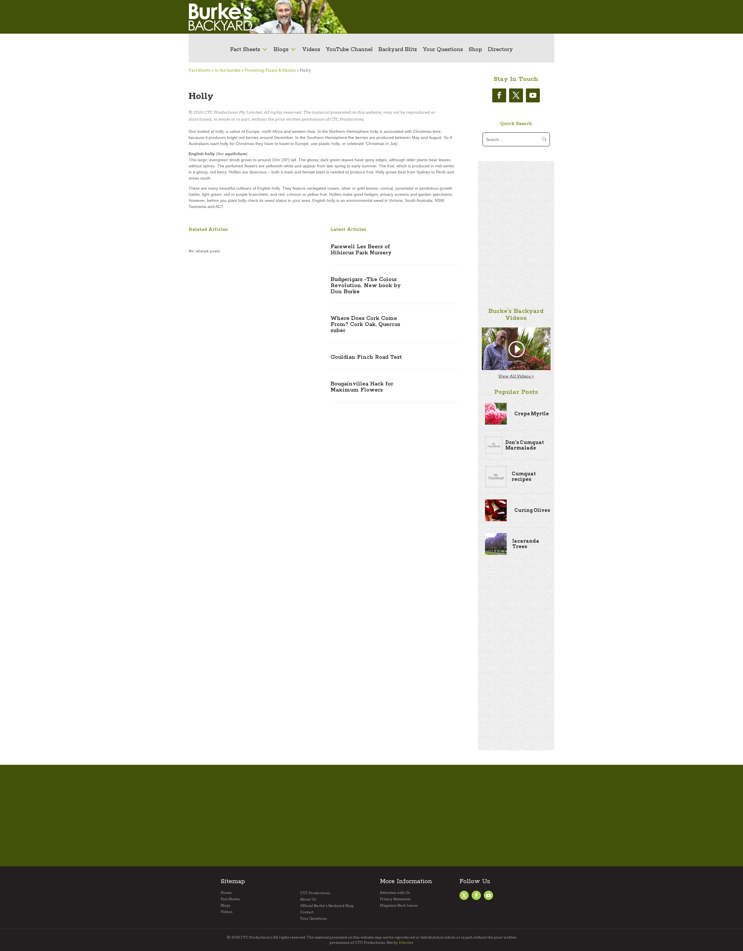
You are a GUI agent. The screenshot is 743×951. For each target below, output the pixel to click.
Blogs (281, 49)
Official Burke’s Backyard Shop (327, 906)
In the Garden (227, 70)
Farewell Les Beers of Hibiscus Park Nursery (361, 249)
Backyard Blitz (397, 49)
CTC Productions (315, 893)
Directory (500, 49)
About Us (308, 899)
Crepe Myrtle (531, 413)
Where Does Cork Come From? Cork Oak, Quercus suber (365, 324)
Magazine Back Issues (399, 905)
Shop (475, 49)
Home (226, 893)
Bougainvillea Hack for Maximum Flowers (362, 387)
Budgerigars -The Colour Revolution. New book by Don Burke (366, 285)
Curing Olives (532, 510)
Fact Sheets (245, 49)
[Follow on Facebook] (499, 95)
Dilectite (406, 942)
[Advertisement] (460, 17)
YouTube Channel (349, 49)
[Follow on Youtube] (533, 95)
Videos (311, 49)
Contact (306, 912)
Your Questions (443, 49)
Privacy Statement (395, 899)
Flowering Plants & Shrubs (270, 70)
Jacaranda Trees (525, 543)
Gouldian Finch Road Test (366, 357)
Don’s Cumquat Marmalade (524, 445)
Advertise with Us (395, 893)
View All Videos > (516, 376)
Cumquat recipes (524, 476)
